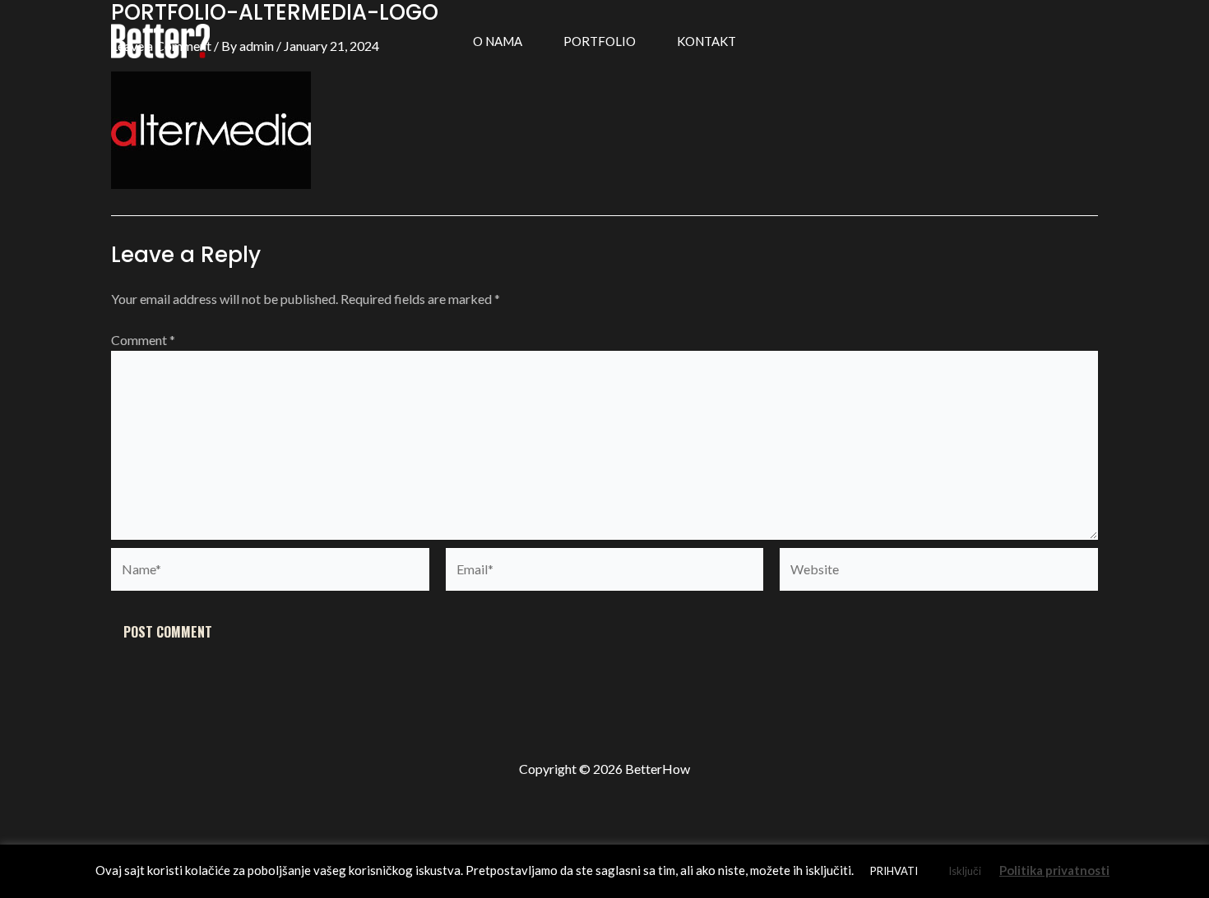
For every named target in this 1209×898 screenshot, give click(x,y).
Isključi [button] (964, 870)
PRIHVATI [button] (894, 870)
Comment (143, 340)
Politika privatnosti (1054, 870)
